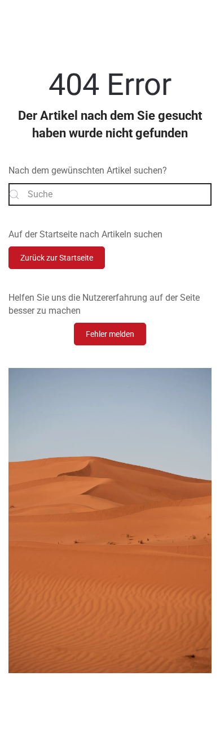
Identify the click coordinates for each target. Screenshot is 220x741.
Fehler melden (110, 334)
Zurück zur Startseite (56, 257)
